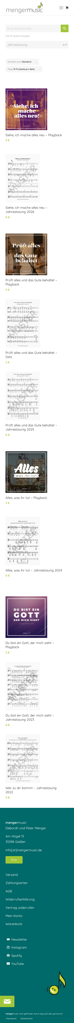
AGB (9, 891)
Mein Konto (14, 916)
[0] (67, 7)
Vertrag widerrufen (20, 908)
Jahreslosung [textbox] (36, 45)
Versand (12, 875)
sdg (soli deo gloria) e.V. (51, 1013)
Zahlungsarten (17, 883)
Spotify (16, 955)
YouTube (17, 964)
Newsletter (19, 939)
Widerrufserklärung (20, 899)
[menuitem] (62, 7)
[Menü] (61, 7)
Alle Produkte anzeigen (18, 35)
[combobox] (37, 44)
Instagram (19, 947)
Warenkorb (14, 924)
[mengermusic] (24, 7)
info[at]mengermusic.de (24, 850)
